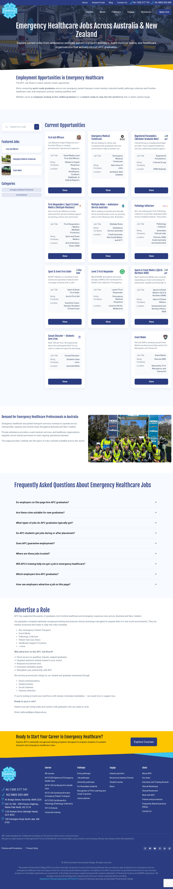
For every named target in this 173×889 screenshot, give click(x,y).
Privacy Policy (32, 848)
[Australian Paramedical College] (10, 12)
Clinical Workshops (150, 786)
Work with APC (148, 795)
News (112, 786)
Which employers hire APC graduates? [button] (37, 574)
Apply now (164, 12)
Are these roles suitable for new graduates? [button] (40, 512)
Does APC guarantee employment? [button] (35, 543)
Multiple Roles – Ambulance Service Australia (104, 206)
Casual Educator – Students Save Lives (61, 337)
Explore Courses (144, 741)
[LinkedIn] (165, 848)
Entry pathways (84, 773)
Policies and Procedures (12, 848)
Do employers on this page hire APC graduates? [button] (42, 502)
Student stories (116, 782)
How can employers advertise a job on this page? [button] (43, 584)
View (64, 190)
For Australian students (87, 786)
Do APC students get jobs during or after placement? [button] (45, 533)
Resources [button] (146, 12)
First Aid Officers (56, 137)
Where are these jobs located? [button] (33, 553)
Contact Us (122, 2)
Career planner (83, 798)
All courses (49, 773)
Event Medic (140, 337)
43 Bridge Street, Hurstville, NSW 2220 (23, 799)
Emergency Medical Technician (21, 190)
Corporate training (52, 812)
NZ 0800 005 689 (162, 2)
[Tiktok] (169, 848)
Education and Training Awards (155, 782)
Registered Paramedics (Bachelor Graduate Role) (147, 137)
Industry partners (117, 773)
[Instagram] (160, 848)
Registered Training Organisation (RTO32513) (59, 879)
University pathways (85, 782)
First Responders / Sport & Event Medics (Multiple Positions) (63, 206)
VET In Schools (51, 808)
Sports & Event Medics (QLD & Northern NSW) (149, 272)
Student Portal (98, 2)
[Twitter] (150, 848)
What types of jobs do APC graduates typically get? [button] (44, 522)
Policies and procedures (152, 799)
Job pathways (83, 778)
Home (85, 2)
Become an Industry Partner (122, 778)
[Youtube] (155, 848)
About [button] (102, 12)
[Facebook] (145, 848)
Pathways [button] (116, 12)
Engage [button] (130, 12)
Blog (111, 2)
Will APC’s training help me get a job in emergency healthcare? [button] (50, 563)
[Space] (22, 774)
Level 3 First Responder (102, 271)
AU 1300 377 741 (141, 2)
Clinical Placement (150, 791)
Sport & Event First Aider (59, 271)
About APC (147, 773)
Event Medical (21, 195)
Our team (146, 778)
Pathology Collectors (144, 205)
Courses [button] (89, 12)
